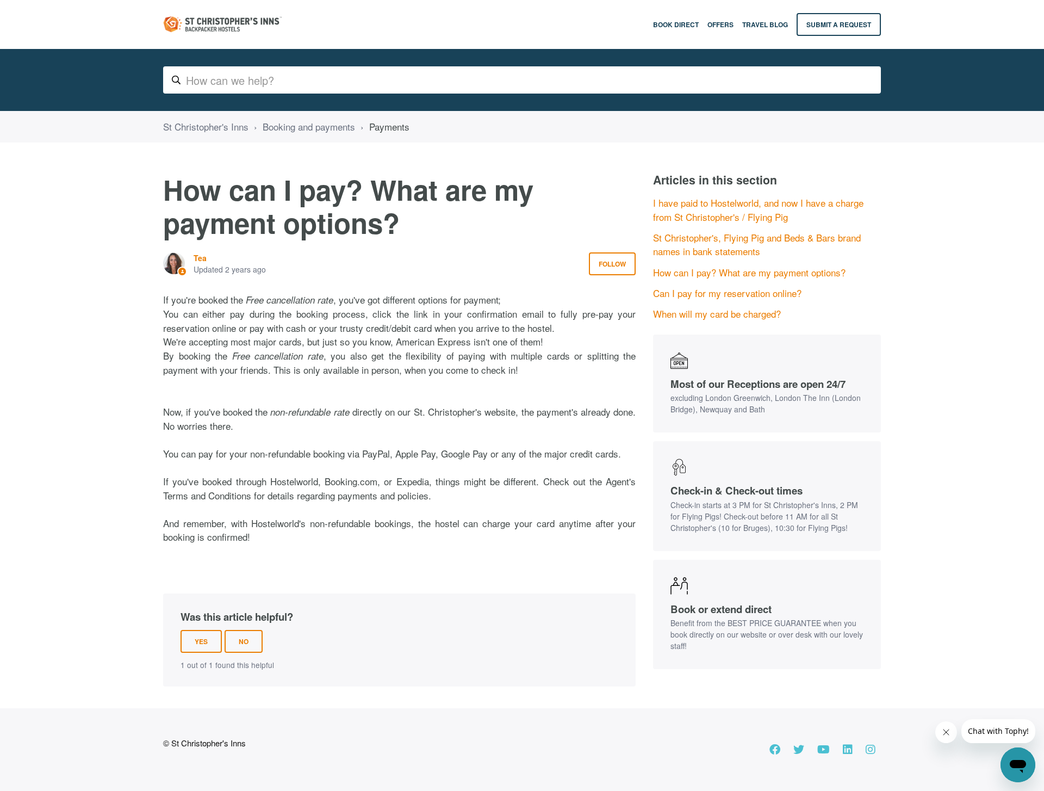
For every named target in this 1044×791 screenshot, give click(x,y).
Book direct (676, 24)
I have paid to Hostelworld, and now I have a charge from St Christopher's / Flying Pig (758, 210)
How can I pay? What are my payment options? (749, 272)
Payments (389, 126)
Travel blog (765, 24)
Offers (720, 24)
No (243, 641)
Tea (200, 257)
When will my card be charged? (717, 313)
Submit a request (838, 24)
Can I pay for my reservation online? (727, 293)
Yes (201, 641)
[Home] (222, 24)
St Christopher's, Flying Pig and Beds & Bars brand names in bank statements (757, 244)
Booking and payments (309, 126)
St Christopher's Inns (205, 126)
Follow (612, 264)
